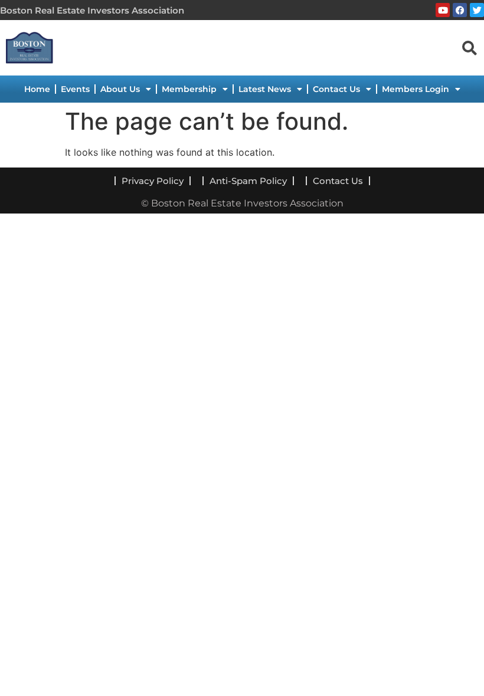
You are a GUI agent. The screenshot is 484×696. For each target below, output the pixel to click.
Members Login (415, 89)
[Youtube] (443, 10)
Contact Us (336, 89)
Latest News (264, 89)
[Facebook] (460, 10)
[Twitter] (477, 10)
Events (75, 89)
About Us (120, 89)
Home (37, 89)
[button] (469, 47)
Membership (189, 89)
